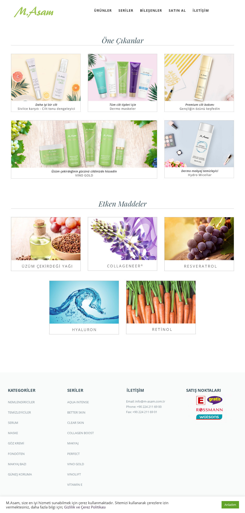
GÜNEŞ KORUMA (20, 474)
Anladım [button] (230, 504)
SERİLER (125, 10)
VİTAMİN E (74, 484)
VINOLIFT (74, 474)
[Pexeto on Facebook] (216, 10)
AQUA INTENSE (78, 402)
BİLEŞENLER (151, 10)
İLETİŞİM (201, 10)
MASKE (13, 433)
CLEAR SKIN (75, 422)
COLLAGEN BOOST (80, 433)
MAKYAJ (72, 443)
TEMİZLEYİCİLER (19, 412)
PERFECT (73, 454)
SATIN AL (177, 10)
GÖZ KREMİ (16, 443)
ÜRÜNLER (103, 10)
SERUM (13, 422)
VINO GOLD (75, 464)
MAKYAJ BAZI (17, 464)
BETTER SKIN (76, 412)
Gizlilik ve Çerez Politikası (85, 507)
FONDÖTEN (16, 454)
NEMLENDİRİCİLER (21, 402)
